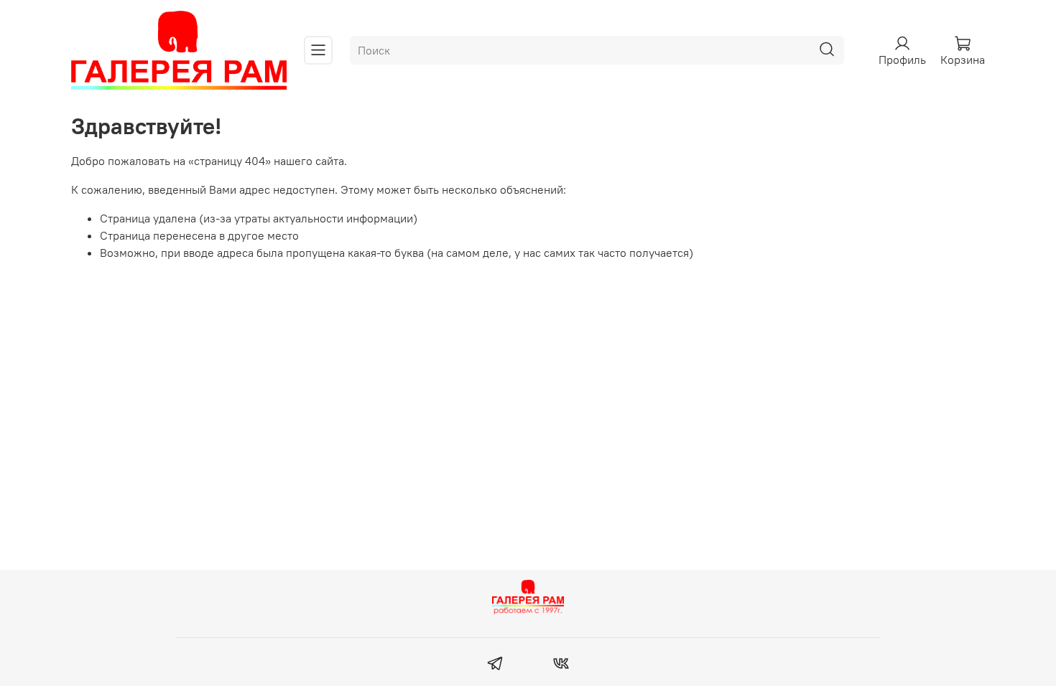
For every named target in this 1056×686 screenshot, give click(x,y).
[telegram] (495, 665)
